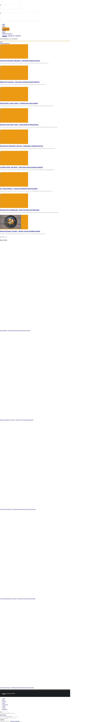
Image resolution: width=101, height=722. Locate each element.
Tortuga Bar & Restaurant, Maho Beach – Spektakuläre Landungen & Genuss (20, 60)
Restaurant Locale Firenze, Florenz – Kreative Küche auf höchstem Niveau (19, 124)
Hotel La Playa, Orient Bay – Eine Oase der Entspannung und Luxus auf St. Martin (18, 509)
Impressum (4, 36)
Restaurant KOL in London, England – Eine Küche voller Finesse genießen (19, 103)
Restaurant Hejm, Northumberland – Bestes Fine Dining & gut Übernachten (19, 210)
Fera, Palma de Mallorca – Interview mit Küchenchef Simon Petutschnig (19, 188)
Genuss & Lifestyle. (7, 33)
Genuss (4, 708)
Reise (3, 703)
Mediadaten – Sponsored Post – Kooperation (11, 35)
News (3, 700)
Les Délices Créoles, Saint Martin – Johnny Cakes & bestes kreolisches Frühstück (21, 167)
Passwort (2, 718)
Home (3, 698)
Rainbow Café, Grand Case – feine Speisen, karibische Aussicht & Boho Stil (19, 82)
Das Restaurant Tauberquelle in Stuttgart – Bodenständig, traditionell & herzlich (21, 146)
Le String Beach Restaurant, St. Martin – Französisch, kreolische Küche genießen (17, 598)
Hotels (3, 706)
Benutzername (3, 716)
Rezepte (4, 701)
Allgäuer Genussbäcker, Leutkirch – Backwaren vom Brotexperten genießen (16, 420)
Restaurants (5, 704)
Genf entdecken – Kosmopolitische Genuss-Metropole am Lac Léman (15, 330)
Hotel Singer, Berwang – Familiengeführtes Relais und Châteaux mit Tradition (17, 687)
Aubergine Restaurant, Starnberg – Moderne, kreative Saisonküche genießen (20, 231)
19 (5, 237)
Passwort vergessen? (15, 721)
